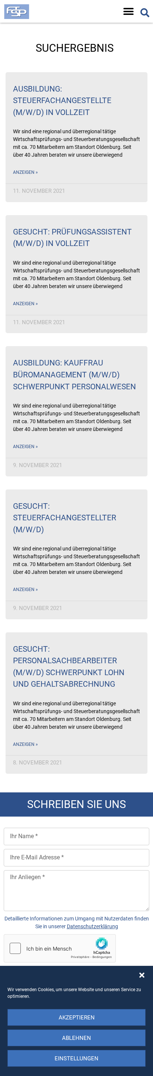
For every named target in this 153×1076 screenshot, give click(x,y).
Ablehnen (76, 1038)
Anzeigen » (25, 172)
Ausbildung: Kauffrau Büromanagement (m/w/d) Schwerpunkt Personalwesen (74, 374)
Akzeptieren (77, 1017)
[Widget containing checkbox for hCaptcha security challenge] (60, 948)
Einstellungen (76, 1058)
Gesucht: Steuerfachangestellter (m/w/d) (64, 518)
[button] (142, 975)
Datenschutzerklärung (92, 926)
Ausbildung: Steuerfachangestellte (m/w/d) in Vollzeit (62, 100)
